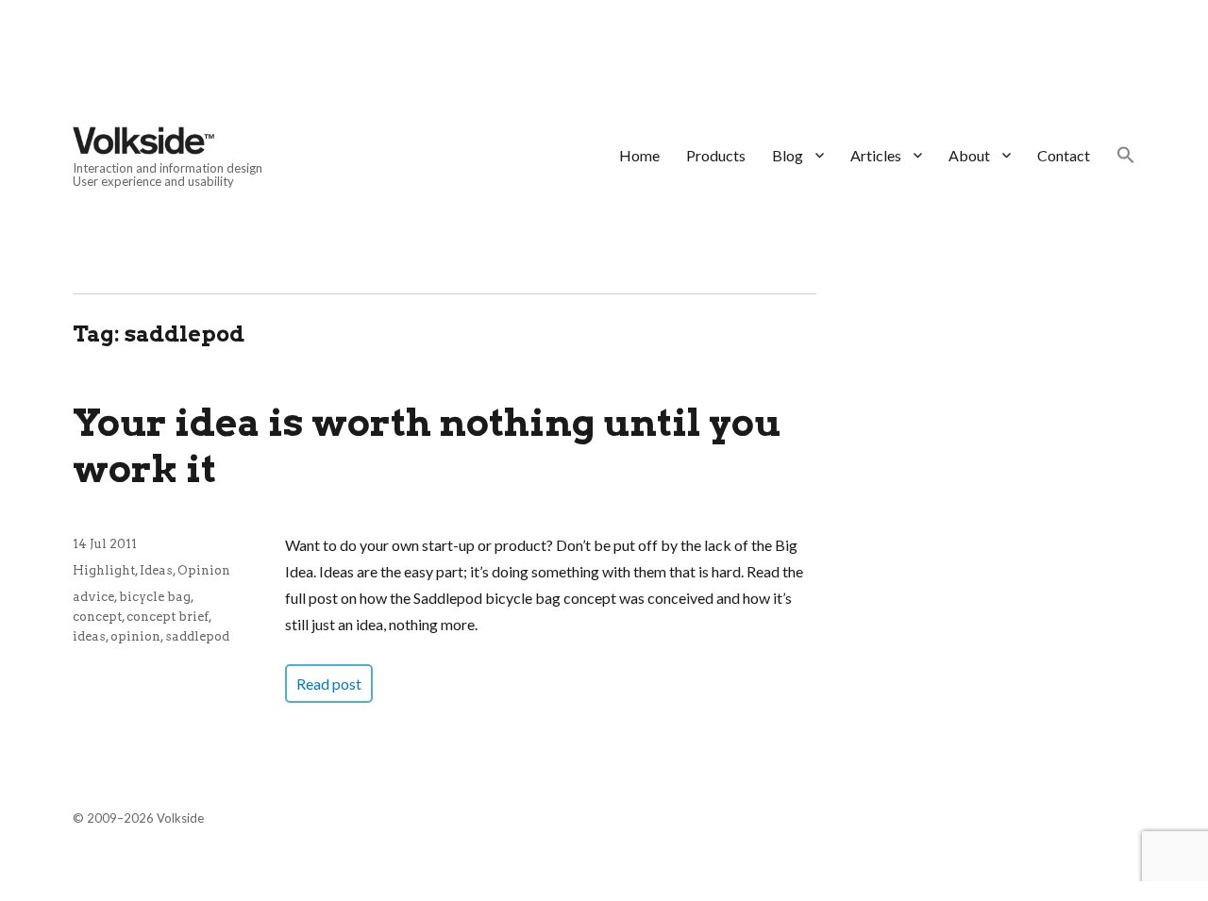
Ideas (156, 570)
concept (97, 616)
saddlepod (197, 636)
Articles (875, 155)
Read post (328, 683)
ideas (89, 636)
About (969, 155)
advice (93, 597)
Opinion (203, 570)
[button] (1126, 156)
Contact (1063, 155)
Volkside (180, 818)
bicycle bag (155, 597)
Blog (787, 155)
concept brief (167, 616)
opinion (135, 636)
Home (639, 155)
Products (716, 155)
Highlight (104, 570)
